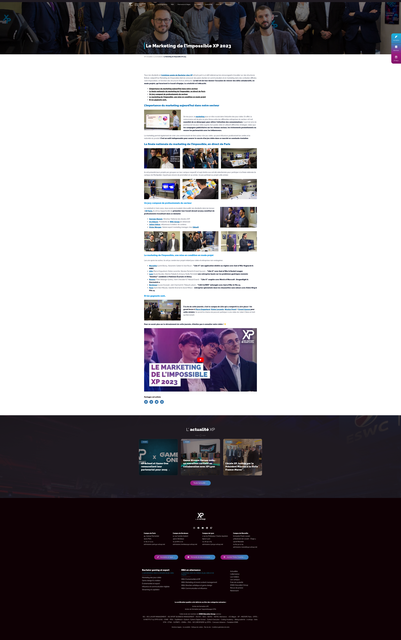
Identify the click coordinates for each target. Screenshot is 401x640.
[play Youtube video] (200, 360)
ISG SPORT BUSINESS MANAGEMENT (181, 617)
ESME (166, 619)
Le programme (162, 4)
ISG (144, 617)
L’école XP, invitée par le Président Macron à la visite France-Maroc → (241, 466)
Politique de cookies (197, 627)
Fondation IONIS (232, 622)
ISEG (204, 617)
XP (145, 56)
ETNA (170, 622)
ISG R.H (198, 617)
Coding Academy (227, 619)
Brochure (396, 50)
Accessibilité (186, 627)
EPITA (255, 617)
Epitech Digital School (198, 619)
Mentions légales (177, 627)
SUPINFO (176, 622)
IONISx (184, 622)
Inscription (396, 40)
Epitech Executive (213, 619)
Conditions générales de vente (220, 627)
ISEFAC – (210, 617)
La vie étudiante (158, 56)
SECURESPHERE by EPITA (202, 622)
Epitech (186, 619)
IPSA (171, 619)
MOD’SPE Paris (246, 617)
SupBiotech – (179, 619)
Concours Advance (219, 622)
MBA (172, 4)
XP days (396, 60)
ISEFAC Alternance (220, 617)
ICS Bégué (232, 617)
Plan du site (207, 627)
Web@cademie (240, 619)
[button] (146, 402)
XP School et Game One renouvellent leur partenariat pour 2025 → (155, 466)
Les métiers (197, 4)
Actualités (149, 56)
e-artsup (250, 619)
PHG (189, 622)
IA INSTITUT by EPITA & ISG (153, 619)
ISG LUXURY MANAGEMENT (156, 617)
